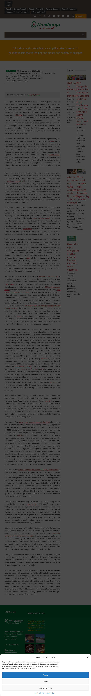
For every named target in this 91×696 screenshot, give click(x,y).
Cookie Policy (39, 693)
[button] (87, 657)
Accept (45, 675)
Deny (45, 681)
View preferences (45, 688)
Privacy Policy (50, 693)
